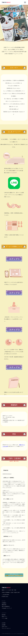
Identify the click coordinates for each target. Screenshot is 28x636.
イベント (8, 7)
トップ (2, 7)
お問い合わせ (4, 626)
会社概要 (3, 624)
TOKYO (6, 2)
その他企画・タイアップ (7, 608)
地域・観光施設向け (6, 606)
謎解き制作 (4, 604)
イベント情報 (4, 618)
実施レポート (4, 616)
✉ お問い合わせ (5, 596)
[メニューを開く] (25, 2)
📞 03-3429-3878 (5, 594)
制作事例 (3, 614)
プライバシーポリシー (6, 628)
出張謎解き (4, 602)
